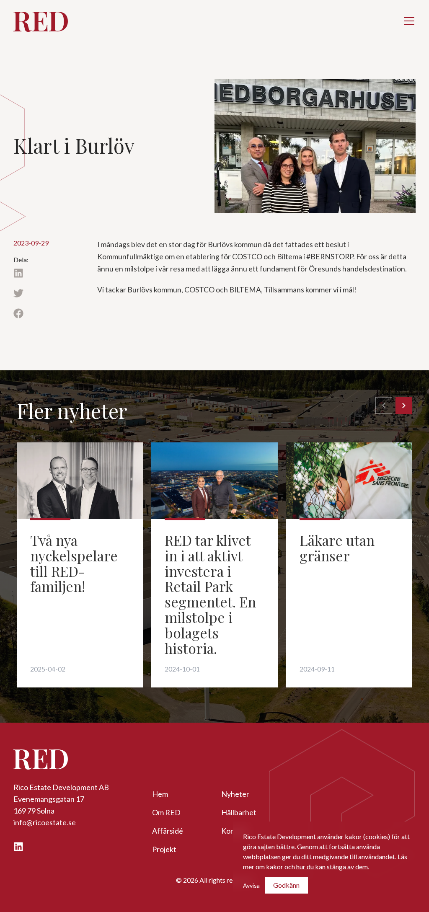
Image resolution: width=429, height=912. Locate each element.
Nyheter (235, 793)
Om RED (166, 812)
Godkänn (286, 885)
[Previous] (383, 405)
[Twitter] (48, 297)
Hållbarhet (238, 812)
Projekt (164, 849)
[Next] (403, 405)
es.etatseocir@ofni (44, 822)
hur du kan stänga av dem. (332, 867)
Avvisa (251, 885)
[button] (409, 21)
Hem (160, 793)
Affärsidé (167, 830)
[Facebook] (48, 317)
